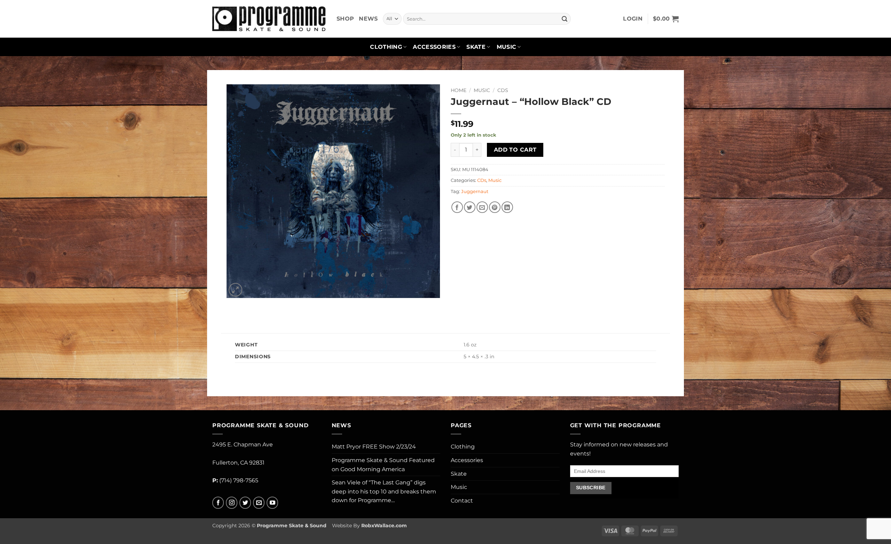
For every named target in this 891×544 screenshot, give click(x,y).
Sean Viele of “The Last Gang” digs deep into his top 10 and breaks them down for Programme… (384, 491)
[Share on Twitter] (469, 207)
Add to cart (515, 149)
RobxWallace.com (384, 525)
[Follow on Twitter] (245, 503)
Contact (462, 500)
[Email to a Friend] (482, 207)
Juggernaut (474, 191)
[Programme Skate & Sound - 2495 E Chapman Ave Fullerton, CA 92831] (269, 18)
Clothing (386, 47)
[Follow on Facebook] (218, 503)
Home (458, 90)
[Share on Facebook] (457, 207)
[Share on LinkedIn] (507, 207)
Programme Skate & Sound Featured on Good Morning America (383, 465)
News (368, 18)
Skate (476, 47)
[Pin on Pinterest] (494, 207)
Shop (345, 18)
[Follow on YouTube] (272, 503)
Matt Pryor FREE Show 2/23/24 (374, 446)
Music (507, 47)
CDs (502, 90)
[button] (632, 19)
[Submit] (564, 19)
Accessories (434, 47)
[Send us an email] (259, 503)
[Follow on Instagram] (231, 503)
